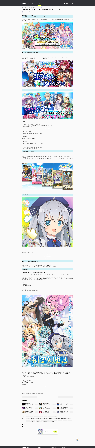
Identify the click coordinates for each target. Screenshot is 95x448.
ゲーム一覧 (33, 3)
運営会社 (28, 447)
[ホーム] (24, 3)
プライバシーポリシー (53, 447)
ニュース (39, 3)
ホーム (29, 3)
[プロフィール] (72, 3)
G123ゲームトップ (63, 447)
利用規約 (39, 447)
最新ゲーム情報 (27, 7)
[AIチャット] (77, 439)
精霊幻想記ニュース (34, 7)
